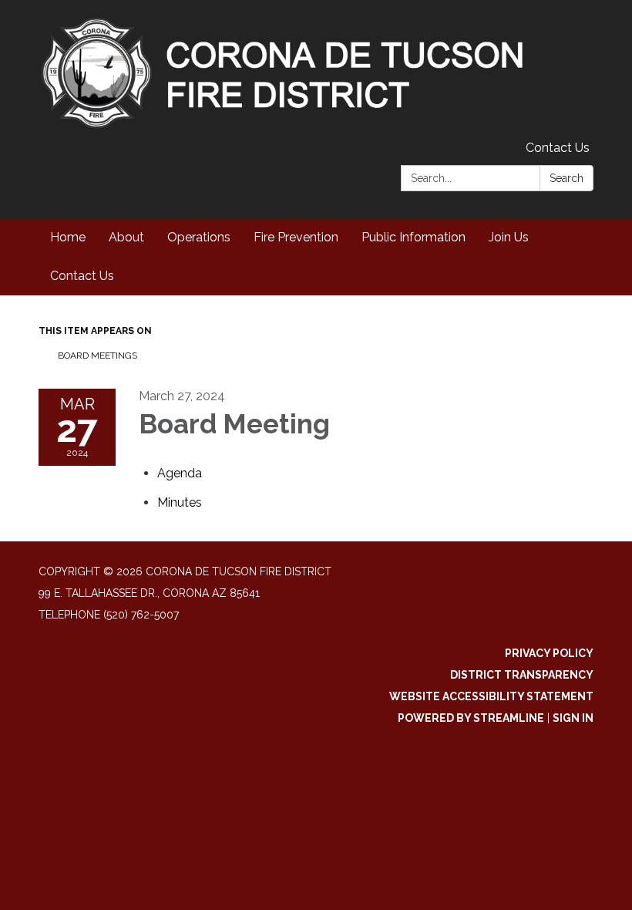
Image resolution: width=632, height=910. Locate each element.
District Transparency (521, 675)
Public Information (413, 237)
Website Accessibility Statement (491, 696)
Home (68, 237)
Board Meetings (97, 355)
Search (566, 178)
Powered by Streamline (471, 718)
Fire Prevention (296, 237)
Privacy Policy (549, 653)
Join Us (509, 237)
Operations (198, 237)
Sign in (573, 718)
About (126, 237)
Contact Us (558, 147)
